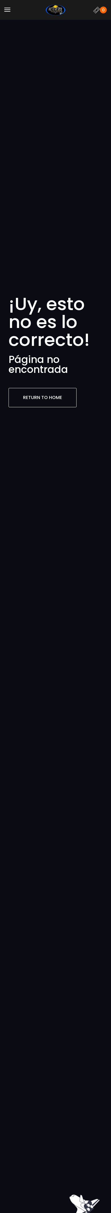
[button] (7, 10)
